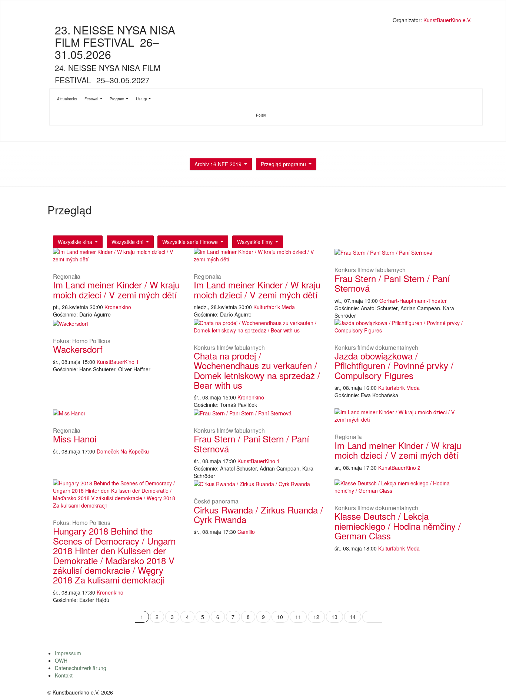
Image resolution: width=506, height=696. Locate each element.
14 (353, 616)
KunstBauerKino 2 (399, 467)
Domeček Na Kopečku (123, 451)
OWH (61, 660)
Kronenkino (117, 307)
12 (316, 616)
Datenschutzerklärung (80, 668)
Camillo (246, 531)
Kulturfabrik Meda (274, 307)
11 (298, 616)
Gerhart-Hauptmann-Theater (413, 300)
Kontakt (64, 675)
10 (280, 616)
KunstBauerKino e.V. (447, 20)
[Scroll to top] (491, 681)
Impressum (68, 653)
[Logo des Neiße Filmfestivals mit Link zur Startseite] (260, 21)
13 (334, 616)
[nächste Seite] (372, 617)
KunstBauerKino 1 (118, 361)
